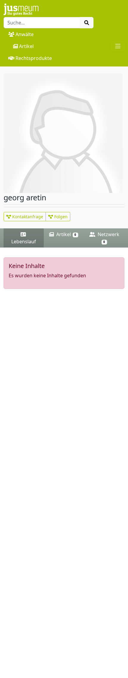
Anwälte (24, 34)
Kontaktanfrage (27, 216)
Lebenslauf (23, 241)
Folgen (60, 216)
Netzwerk (107, 237)
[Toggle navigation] (117, 46)
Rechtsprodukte (33, 58)
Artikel (26, 46)
